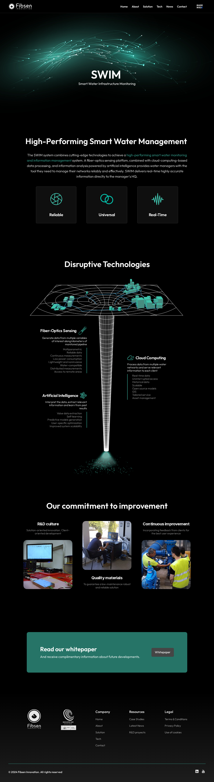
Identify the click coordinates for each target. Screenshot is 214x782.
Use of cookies (173, 732)
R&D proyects (137, 732)
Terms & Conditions (176, 719)
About (135, 6)
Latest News (136, 725)
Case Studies (136, 719)
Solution (148, 6)
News (169, 6)
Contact (182, 6)
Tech (159, 6)
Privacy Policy (173, 725)
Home (124, 6)
